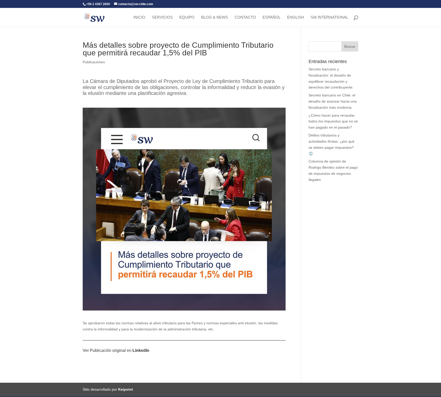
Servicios (162, 17)
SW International (329, 17)
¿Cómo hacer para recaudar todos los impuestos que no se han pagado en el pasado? (333, 121)
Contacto (245, 17)
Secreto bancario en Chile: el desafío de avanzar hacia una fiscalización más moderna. (333, 101)
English (295, 17)
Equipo (186, 17)
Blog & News (214, 17)
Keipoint (125, 389)
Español (271, 17)
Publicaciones (94, 62)
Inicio (139, 17)
